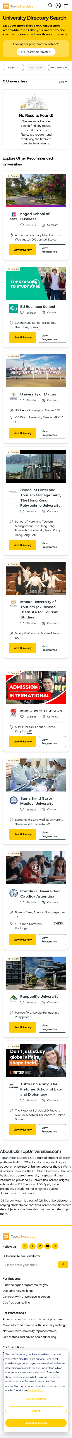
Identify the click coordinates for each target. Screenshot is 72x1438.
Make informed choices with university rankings (34, 1325)
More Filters (57, 67)
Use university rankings (18, 1291)
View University (23, 249)
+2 (48, 824)
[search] (50, 6)
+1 (22, 638)
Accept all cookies (36, 1423)
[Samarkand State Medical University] (13, 800)
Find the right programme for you (25, 1285)
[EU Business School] (13, 308)
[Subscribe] (63, 1264)
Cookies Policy (35, 1390)
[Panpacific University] (13, 998)
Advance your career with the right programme (34, 1319)
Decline (36, 1410)
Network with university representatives (29, 1331)
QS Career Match (11, 1200)
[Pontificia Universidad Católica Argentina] (13, 893)
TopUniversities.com (13, 1158)
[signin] (58, 4)
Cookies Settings (36, 1398)
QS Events (25, 1184)
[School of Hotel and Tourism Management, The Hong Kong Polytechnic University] (13, 492)
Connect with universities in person (26, 1297)
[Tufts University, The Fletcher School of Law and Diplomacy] (13, 1086)
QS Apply (45, 1184)
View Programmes (49, 249)
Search (12, 67)
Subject (35, 67)
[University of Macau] (13, 396)
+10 (29, 732)
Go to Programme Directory (34, 51)
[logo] (18, 5)
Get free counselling (16, 1302)
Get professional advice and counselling (29, 1337)
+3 (38, 327)
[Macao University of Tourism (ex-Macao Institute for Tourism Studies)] (13, 604)
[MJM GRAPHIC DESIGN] (13, 713)
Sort (61, 81)
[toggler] (65, 4)
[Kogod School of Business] (13, 215)
